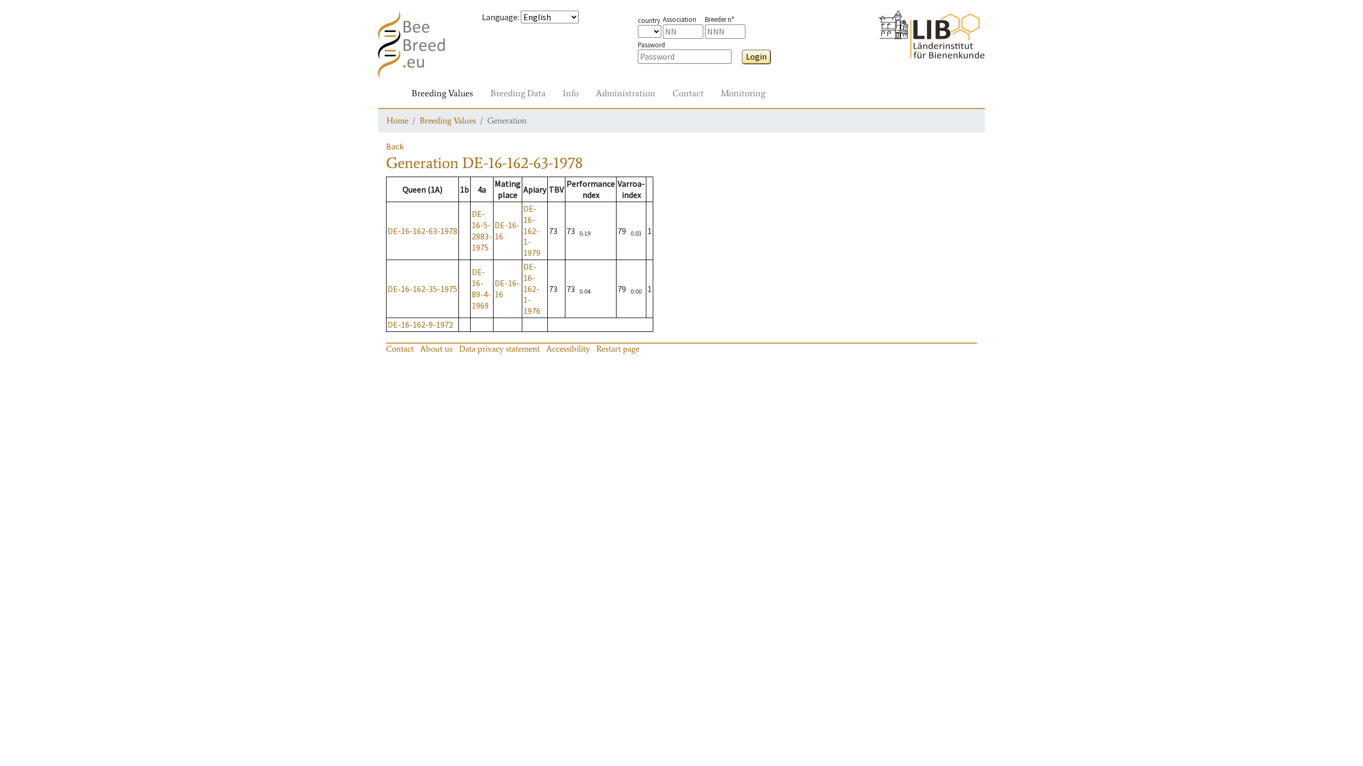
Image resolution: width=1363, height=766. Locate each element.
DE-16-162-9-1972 (420, 324)
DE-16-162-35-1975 (422, 289)
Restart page (617, 349)
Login (756, 56)
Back (395, 146)
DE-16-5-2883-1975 (482, 230)
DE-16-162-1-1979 (531, 230)
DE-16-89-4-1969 (481, 288)
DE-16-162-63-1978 (422, 231)
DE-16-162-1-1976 (531, 288)
